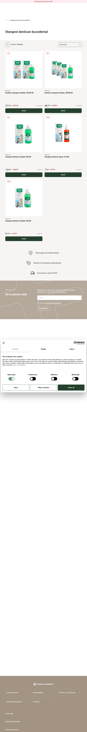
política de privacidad (53, 303)
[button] (44, 692)
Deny (16, 387)
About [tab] (72, 349)
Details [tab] (43, 349)
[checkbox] (38, 303)
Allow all (71, 387)
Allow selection (43, 387)
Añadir (24, 111)
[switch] (33, 378)
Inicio (7, 20)
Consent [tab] (15, 349)
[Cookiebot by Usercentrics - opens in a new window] (75, 342)
